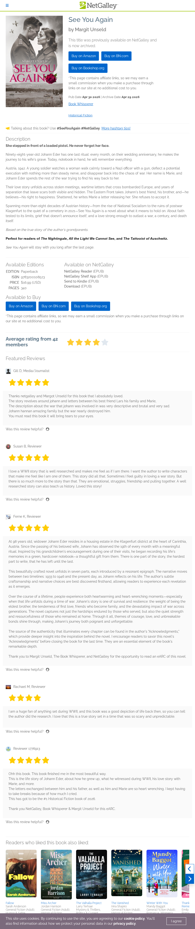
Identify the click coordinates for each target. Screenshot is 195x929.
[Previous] (189, 869)
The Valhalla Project (89, 903)
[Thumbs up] (47, 429)
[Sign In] (7, 5)
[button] (21, 875)
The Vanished (120, 903)
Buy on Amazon (84, 56)
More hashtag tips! (116, 128)
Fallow (10, 903)
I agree (176, 921)
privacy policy (124, 923)
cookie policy (134, 918)
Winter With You (157, 903)
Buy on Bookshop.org (88, 68)
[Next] (189, 879)
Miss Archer (48, 903)
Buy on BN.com (116, 56)
